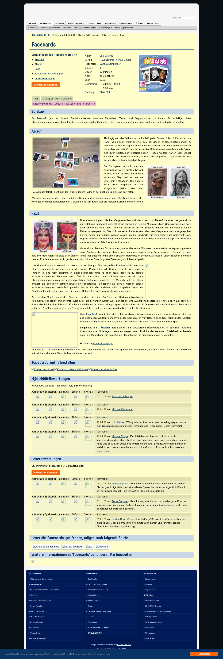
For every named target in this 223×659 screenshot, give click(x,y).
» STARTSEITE (35, 573)
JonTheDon (118, 519)
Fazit (37, 68)
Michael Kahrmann (122, 409)
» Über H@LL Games (152, 606)
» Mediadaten (149, 633)
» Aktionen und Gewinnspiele (40, 579)
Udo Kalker (118, 422)
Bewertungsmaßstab (124, 27)
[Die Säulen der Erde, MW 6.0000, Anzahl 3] (46, 546)
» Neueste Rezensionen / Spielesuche (44, 590)
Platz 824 (105, 92)
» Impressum (149, 628)
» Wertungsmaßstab (37, 611)
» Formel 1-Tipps (92, 600)
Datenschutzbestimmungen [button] (99, 654)
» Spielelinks (34, 628)
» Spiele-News (149, 579)
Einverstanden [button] (204, 654)
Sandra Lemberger (110, 63)
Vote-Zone (67, 27)
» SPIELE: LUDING (94, 633)
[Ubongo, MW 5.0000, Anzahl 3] (102, 546)
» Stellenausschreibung (153, 622)
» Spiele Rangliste (36, 606)
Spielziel (39, 59)
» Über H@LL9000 (151, 600)
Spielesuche (33, 27)
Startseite (32, 23)
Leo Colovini (106, 55)
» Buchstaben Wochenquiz (97, 590)
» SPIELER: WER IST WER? (97, 628)
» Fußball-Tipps (92, 595)
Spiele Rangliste (105, 27)
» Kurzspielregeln (36, 622)
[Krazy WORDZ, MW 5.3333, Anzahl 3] (72, 546)
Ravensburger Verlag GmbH (115, 59)
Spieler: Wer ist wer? (76, 23)
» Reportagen (149, 590)
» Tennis (89, 617)
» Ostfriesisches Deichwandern (98, 611)
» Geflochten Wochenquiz (96, 584)
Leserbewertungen (45, 78)
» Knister (89, 606)
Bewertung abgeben (46, 84)
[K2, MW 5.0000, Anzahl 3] (89, 546)
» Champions (91, 622)
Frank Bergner (120, 501)
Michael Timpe (120, 436)
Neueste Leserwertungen (85, 27)
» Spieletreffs (91, 579)
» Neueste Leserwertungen (40, 600)
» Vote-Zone (34, 595)
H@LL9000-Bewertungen (49, 73)
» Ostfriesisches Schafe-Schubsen (157, 611)
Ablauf (38, 64)
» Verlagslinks (34, 633)
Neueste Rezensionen (50, 27)
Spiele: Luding (95, 23)
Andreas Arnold (120, 483)
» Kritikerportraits (150, 617)
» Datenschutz (149, 638)
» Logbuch (148, 584)
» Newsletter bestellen (38, 638)
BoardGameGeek (124, 645)
